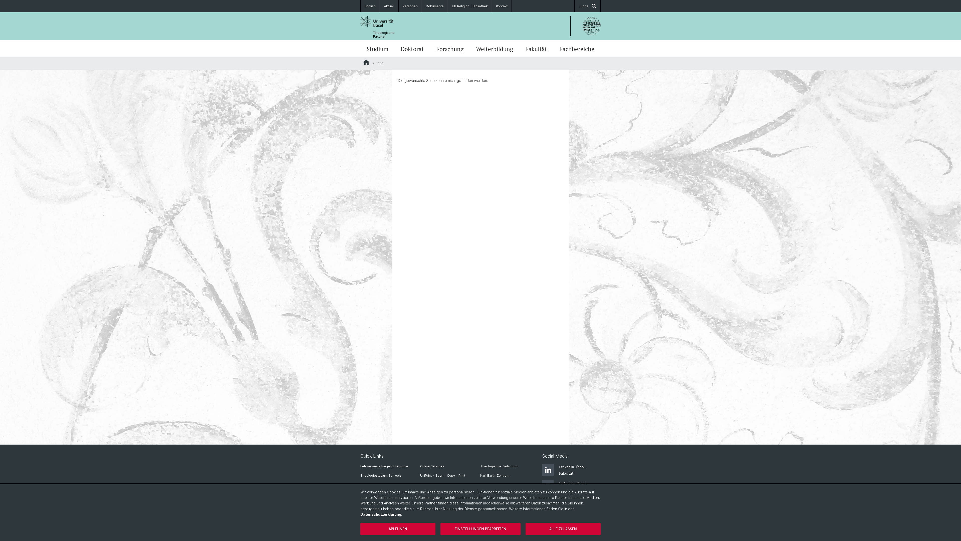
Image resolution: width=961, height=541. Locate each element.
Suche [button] (584, 6)
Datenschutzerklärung (380, 514)
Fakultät (536, 49)
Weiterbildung (494, 49)
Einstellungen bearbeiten (480, 529)
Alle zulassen (563, 529)
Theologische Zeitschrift (499, 466)
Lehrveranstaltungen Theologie (384, 466)
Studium (377, 49)
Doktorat (412, 49)
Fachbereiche (576, 49)
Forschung (449, 49)
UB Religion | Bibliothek (470, 6)
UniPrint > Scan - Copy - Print (442, 475)
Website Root (366, 62)
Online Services (432, 466)
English (370, 6)
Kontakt (502, 6)
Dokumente (435, 6)
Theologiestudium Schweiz (380, 475)
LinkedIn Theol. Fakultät (572, 469)
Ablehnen (398, 529)
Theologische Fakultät (384, 34)
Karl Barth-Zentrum (494, 475)
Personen (410, 6)
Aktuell (389, 6)
